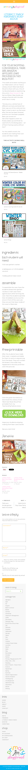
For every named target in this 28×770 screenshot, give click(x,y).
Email (5, 555)
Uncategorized (9, 680)
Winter (7, 686)
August (7, 605)
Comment (7, 525)
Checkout (5, 739)
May (6, 651)
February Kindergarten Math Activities (7, 504)
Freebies (7, 629)
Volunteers (8, 684)
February (7, 627)
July (6, 637)
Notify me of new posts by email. (13, 575)
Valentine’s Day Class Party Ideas (20, 504)
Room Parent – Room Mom (13, 665)
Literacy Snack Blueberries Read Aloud (19, 479)
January (7, 633)
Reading (7, 663)
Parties (7, 657)
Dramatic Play (9, 621)
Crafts (7, 617)
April (6, 601)
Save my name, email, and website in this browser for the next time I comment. (14, 561)
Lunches (7, 645)
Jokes (7, 635)
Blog (4, 702)
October (7, 655)
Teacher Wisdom (10, 676)
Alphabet (8, 600)
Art (6, 603)
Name (5, 548)
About (4, 704)
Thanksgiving (9, 678)
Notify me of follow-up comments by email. (10, 569)
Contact (5, 708)
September (8, 669)
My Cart (5, 737)
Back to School (9, 607)
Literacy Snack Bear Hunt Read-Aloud (7, 479)
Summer (7, 673)
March (7, 647)
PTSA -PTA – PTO (10, 661)
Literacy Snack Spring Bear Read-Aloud (7, 488)
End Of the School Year (12, 623)
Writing (7, 688)
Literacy (7, 641)
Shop (4, 706)
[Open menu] (14, 1)
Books (7, 609)
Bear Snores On (15, 93)
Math (6, 649)
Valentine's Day (9, 682)
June (6, 639)
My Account (6, 733)
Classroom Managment (12, 615)
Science (7, 667)
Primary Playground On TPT (13, 659)
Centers (7, 611)
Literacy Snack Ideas (11, 643)
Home (4, 700)
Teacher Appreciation (11, 674)
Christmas (8, 613)
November (8, 653)
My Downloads (7, 735)
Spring (7, 671)
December (8, 619)
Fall (6, 625)
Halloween (8, 631)
